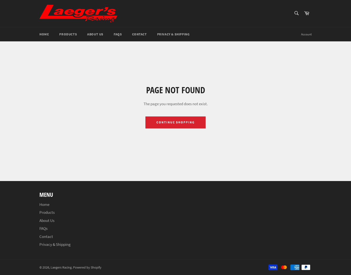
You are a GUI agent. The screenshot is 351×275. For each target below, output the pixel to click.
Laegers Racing (61, 267)
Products (68, 34)
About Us (95, 34)
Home (44, 34)
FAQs (118, 34)
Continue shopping (175, 122)
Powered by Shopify (87, 267)
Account (306, 34)
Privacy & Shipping (173, 34)
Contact (139, 34)
